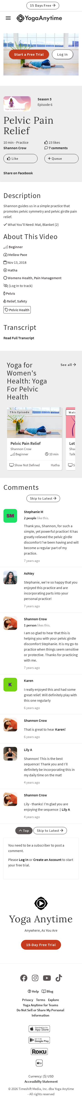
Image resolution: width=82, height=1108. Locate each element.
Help (35, 991)
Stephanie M (33, 511)
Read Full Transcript (18, 338)
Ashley (29, 573)
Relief (11, 301)
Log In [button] (62, 54)
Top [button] (25, 830)
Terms (40, 1000)
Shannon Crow (14, 148)
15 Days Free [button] (41, 5)
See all (67, 364)
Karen (28, 680)
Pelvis (10, 293)
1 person (30, 625)
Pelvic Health (18, 310)
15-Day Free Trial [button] (41, 944)
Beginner (16, 247)
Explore (53, 1000)
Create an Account (47, 859)
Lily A (28, 749)
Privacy (27, 1000)
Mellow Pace (17, 254)
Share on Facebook (18, 173)
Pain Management (48, 278)
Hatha (12, 270)
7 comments (58, 148)
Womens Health (20, 278)
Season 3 (44, 99)
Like (14, 158)
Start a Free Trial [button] (29, 54)
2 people (30, 518)
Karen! (60, 729)
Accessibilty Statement (41, 1081)
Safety (22, 301)
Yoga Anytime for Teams (40, 1005)
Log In (23, 859)
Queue (56, 158)
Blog (49, 991)
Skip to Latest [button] (41, 498)
